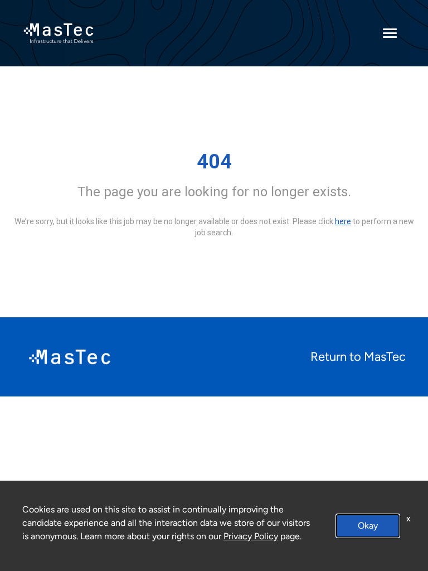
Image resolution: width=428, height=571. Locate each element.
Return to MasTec (358, 357)
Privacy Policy (250, 536)
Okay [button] (368, 525)
